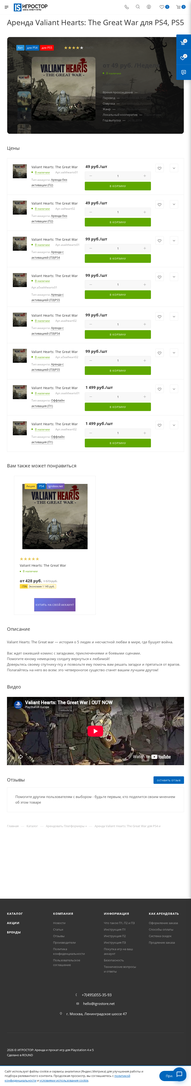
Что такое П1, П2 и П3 (119, 923)
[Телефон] (127, 7)
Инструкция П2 (115, 936)
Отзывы (59, 936)
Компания (63, 913)
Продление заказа (162, 942)
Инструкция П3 (115, 942)
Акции (13, 923)
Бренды (14, 932)
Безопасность (114, 960)
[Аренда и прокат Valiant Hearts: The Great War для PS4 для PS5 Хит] (64, 89)
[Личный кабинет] (149, 7)
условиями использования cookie (64, 1080)
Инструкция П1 (115, 929)
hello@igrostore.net (99, 1003)
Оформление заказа (163, 923)
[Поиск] (138, 7)
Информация (116, 913)
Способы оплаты (161, 929)
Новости (59, 923)
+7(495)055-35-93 (97, 995)
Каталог (15, 913)
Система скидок (160, 936)
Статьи (58, 929)
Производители (64, 942)
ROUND (27, 1055)
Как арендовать (164, 913)
